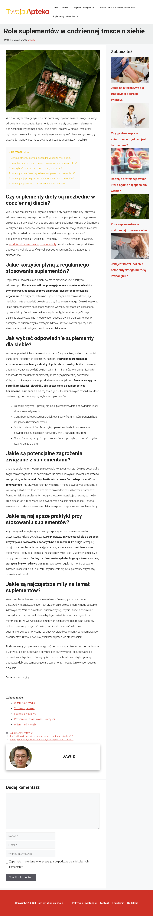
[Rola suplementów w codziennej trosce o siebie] (130, 207)
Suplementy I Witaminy (64, 16)
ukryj (26, 152)
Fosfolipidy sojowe (25, 713)
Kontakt (104, 902)
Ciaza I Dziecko (60, 7)
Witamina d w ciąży (25, 724)
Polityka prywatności (84, 902)
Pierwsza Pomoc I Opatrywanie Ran (117, 7)
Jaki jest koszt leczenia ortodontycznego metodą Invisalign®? (41, 736)
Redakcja (132, 902)
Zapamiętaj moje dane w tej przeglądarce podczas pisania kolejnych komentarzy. (49, 864)
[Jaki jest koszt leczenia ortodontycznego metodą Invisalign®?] (130, 247)
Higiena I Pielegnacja (84, 7)
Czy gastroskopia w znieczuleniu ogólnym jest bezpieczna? (128, 139)
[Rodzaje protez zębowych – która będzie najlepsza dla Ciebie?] (130, 162)
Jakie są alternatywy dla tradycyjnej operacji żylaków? (127, 94)
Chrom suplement (24, 708)
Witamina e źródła (24, 703)
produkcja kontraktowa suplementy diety (32, 244)
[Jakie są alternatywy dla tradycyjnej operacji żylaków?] (130, 71)
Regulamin (118, 902)
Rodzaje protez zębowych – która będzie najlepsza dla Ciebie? (41, 739)
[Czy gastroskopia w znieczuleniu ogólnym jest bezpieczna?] (130, 116)
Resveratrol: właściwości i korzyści (34, 719)
